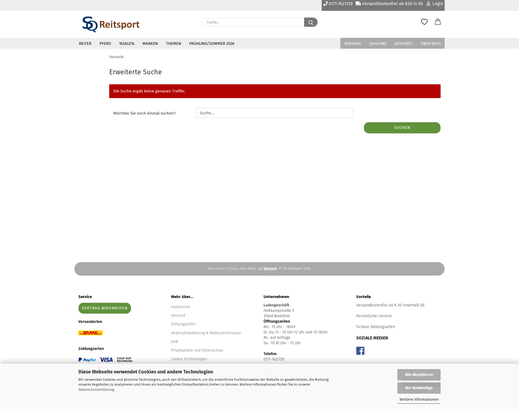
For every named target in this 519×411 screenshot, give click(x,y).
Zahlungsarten (183, 324)
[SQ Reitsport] (111, 24)
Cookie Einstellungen (189, 359)
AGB (174, 341)
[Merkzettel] (424, 22)
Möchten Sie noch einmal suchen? (144, 113)
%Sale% (126, 43)
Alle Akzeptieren (419, 374)
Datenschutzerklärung (96, 389)
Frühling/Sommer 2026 (211, 43)
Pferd (105, 43)
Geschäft (403, 43)
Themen (173, 43)
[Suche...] (311, 22)
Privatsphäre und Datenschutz (197, 350)
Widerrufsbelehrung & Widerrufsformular (206, 333)
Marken (150, 43)
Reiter (85, 43)
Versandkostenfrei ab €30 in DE (392, 3)
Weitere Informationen (419, 399)
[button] (438, 22)
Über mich (431, 43)
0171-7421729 (340, 3)
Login (436, 3)
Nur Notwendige (419, 388)
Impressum (180, 307)
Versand (352, 43)
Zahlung (377, 43)
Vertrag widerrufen (105, 308)
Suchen (402, 127)
